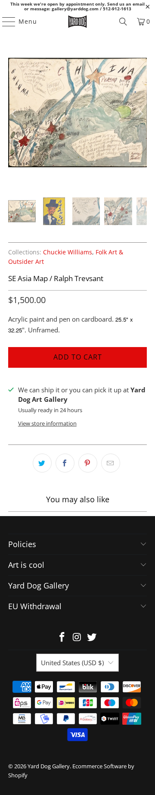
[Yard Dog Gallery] (77, 21)
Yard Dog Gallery (49, 766)
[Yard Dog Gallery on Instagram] (77, 637)
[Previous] (15, 114)
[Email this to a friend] (110, 463)
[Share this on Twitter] (42, 463)
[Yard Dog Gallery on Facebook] (62, 637)
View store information (47, 423)
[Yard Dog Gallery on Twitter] (92, 637)
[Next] (140, 114)
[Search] (123, 21)
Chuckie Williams (67, 252)
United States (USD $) (72, 662)
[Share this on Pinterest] (87, 463)
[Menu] (4, 21)
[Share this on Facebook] (65, 463)
